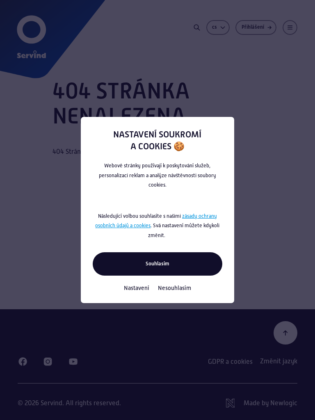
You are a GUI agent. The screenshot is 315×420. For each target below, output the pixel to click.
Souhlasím (157, 263)
